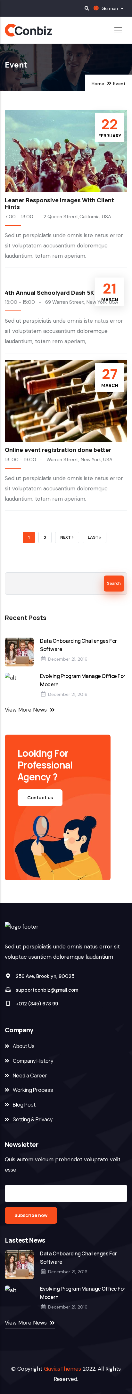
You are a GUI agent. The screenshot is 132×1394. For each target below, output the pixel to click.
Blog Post (24, 1104)
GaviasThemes (62, 1368)
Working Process (33, 1089)
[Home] (47, 30)
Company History (33, 1060)
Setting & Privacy (33, 1119)
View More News (26, 709)
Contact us (40, 797)
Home (98, 83)
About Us (24, 1046)
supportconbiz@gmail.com (46, 990)
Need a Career (30, 1075)
